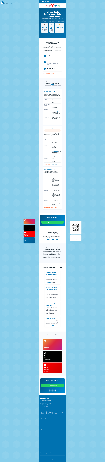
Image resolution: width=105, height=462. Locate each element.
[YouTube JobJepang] (47, 453)
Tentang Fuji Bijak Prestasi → (48, 258)
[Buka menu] (64, 2)
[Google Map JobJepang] (50, 453)
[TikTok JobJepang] (44, 453)
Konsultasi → (54, 122)
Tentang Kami (42, 442)
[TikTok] (52, 390)
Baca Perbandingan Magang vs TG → (50, 239)
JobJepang (46, 1)
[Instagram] (50, 390)
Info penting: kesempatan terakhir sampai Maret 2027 (52, 130)
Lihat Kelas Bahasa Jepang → (48, 73)
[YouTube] (55, 390)
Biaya (53, 325)
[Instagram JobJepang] (41, 453)
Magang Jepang (43, 418)
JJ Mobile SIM (42, 436)
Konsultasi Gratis (53, 222)
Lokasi (41, 444)
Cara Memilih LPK (43, 431)
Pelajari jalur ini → (47, 122)
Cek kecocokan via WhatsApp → (50, 207)
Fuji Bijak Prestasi (43, 423)
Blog (41, 447)
